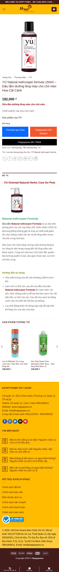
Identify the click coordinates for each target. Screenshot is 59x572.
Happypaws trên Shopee (43, 132)
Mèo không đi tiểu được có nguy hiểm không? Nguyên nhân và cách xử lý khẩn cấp (33, 459)
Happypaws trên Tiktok (29, 142)
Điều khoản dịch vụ (12, 497)
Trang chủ (6, 77)
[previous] (2, 352)
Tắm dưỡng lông (30, 148)
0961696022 (46, 414)
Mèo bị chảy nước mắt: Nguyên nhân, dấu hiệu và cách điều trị (31, 450)
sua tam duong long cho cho (18, 152)
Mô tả (5, 175)
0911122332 (31, 414)
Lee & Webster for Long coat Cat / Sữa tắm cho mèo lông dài (15, 363)
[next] (57, 352)
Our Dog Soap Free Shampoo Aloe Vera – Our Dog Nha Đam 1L (43, 363)
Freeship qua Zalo (15, 130)
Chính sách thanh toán (13, 507)
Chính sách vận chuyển (14, 502)
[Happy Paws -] (29, 9)
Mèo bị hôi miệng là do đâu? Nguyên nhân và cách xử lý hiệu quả (33, 441)
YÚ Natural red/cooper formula (43, 152)
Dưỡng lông (17, 148)
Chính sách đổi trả (11, 487)
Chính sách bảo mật (12, 492)
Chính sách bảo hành (13, 512)
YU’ (30, 77)
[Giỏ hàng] (54, 9)
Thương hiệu (20, 77)
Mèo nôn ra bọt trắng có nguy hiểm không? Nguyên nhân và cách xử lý (31, 469)
